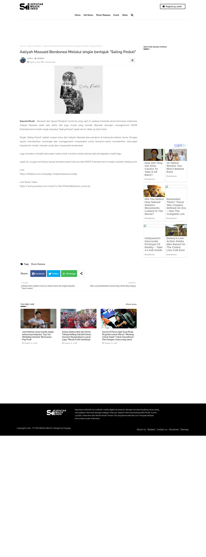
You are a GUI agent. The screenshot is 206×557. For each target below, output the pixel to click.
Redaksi (151, 429)
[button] (132, 15)
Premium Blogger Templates (82, 431)
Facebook (39, 274)
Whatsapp (70, 274)
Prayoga (67, 428)
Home (78, 15)
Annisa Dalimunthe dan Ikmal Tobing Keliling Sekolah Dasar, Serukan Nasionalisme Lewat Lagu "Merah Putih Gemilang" (76, 336)
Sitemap (184, 429)
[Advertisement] (72, 29)
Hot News (88, 15)
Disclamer (174, 429)
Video (125, 15)
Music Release (103, 15)
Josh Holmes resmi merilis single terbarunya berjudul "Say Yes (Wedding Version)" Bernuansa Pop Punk (38, 336)
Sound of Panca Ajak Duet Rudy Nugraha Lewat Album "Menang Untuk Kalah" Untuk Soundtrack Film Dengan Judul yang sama (118, 336)
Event (116, 15)
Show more (131, 304)
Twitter (55, 274)
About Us (141, 429)
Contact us (162, 429)
